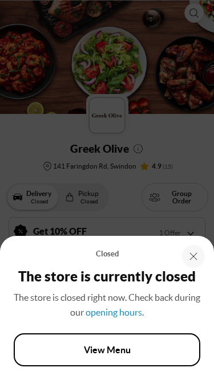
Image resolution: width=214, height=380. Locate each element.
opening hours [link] (114, 312)
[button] (193, 256)
